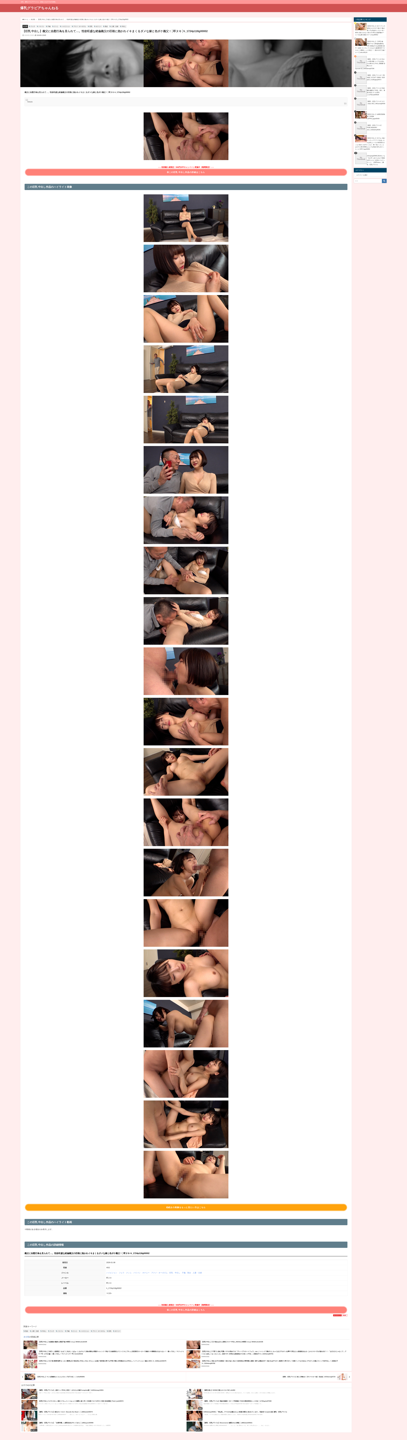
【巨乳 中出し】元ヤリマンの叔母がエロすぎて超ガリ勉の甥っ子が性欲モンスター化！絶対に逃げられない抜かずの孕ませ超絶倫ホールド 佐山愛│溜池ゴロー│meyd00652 (370, 30)
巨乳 (91, 26)
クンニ (56, 26)
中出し (124, 26)
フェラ (33, 26)
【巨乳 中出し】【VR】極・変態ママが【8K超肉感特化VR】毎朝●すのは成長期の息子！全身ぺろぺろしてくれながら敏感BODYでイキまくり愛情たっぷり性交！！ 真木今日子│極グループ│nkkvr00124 (370, 47)
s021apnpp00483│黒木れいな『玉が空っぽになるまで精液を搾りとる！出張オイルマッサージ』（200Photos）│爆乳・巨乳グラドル (376, 160)
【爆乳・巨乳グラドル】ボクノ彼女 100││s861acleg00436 (376, 102)
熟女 (106, 26)
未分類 (25, 26)
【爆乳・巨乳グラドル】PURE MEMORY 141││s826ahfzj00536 (374, 127)
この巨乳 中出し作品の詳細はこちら (187, 172)
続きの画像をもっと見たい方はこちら (187, 1207)
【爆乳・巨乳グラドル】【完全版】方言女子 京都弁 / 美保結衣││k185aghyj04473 (376, 77)
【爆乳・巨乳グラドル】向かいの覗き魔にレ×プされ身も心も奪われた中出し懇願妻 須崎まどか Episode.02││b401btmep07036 (370, 63)
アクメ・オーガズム (80, 26)
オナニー (98, 26)
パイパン (41, 26)
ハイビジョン (66, 26)
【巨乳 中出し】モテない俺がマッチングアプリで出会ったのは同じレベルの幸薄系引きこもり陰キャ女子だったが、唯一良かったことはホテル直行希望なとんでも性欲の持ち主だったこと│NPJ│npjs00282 (370, 143)
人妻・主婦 (114, 26)
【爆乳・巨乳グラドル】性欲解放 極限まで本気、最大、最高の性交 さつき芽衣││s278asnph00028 (376, 91)
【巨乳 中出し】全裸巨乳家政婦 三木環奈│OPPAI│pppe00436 (376, 116)
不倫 (49, 26)
